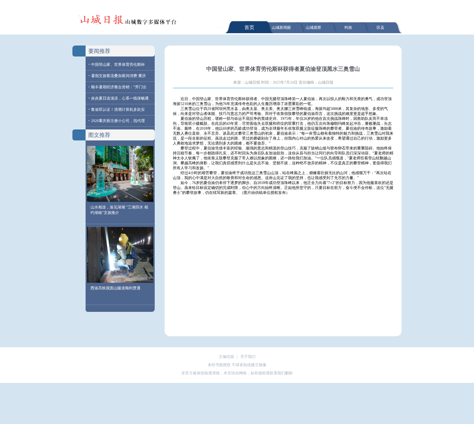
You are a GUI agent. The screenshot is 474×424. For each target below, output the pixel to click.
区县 (380, 28)
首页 (249, 27)
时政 (348, 28)
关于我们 (248, 357)
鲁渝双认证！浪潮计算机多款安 (118, 110)
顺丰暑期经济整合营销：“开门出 (118, 87)
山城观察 (313, 28)
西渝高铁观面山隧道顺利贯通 (115, 288)
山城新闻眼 (281, 28)
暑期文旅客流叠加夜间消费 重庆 (118, 76)
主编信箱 (226, 357)
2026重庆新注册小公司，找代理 (118, 121)
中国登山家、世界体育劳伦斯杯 (118, 65)
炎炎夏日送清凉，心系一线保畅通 (120, 98)
